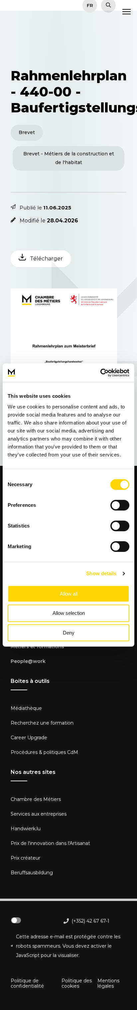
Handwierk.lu (26, 829)
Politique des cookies (77, 983)
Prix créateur (25, 858)
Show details (101, 573)
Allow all (68, 594)
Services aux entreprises (39, 814)
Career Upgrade (29, 738)
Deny (68, 633)
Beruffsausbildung (32, 873)
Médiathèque (26, 708)
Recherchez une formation (42, 723)
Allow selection (69, 613)
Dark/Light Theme (16, 920)
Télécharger (46, 258)
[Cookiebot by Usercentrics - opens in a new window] (100, 372)
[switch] (119, 505)
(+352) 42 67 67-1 (90, 921)
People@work (28, 661)
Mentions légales (108, 983)
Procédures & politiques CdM (44, 752)
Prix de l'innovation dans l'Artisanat (50, 843)
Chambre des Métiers (36, 799)
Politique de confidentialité (27, 983)
